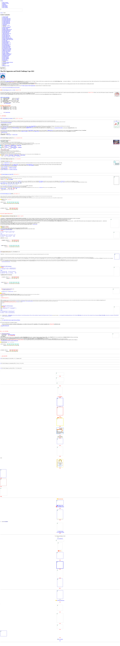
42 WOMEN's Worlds (60, 532)
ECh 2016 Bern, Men (5, 56)
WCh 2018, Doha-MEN (5, 45)
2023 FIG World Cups (5, 34)
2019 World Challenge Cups (6, 42)
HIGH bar (20, 147)
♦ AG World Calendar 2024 (6, 20)
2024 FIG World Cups (5, 32)
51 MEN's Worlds (60, 531)
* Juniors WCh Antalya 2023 (6, 33)
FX (8, 203)
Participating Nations (35, 224)
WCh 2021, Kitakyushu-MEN (6, 37)
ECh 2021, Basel (4, 40)
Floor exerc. (5, 146)
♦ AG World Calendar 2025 (6, 19)
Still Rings (15, 146)
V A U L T (6, 147)
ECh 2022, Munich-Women (6, 36)
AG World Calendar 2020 (6, 23)
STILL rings (19, 145)
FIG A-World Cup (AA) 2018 (6, 48)
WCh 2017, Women (5, 52)
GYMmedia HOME (5, 16)
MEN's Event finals (4, 167)
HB (18, 203)
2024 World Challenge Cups (6, 30)
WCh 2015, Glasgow (5, 57)
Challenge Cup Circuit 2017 (6, 50)
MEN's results (9, 134)
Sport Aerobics (4, 4)
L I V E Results (10, 179)
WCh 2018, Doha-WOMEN (6, 46)
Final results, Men (3, 128)
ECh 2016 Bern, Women (6, 55)
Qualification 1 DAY (4, 291)
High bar (15, 148)
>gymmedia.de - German (6, 25)
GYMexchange (4, 24)
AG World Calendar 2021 (6, 22)
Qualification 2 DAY (10, 291)
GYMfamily (4, 61)
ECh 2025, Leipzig (5, 28)
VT (10, 209)
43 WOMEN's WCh (60, 506)
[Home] (1, 0)
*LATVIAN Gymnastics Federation (7, 62)
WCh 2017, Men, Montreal (6, 51)
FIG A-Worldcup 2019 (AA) (6, 44)
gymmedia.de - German (5, 65)
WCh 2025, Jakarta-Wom (6, 27)
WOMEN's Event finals (12, 167)
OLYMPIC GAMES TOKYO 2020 (7, 39)
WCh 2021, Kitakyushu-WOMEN (7, 38)
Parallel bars (10, 148)
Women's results (15, 134)
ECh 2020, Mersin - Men (6, 41)
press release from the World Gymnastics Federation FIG (9, 340)
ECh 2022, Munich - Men (6, 35)
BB (15, 209)
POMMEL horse (13, 145)
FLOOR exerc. (7, 145)
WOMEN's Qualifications (13, 169)
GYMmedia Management (60, 600)
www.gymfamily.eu (60, 538)
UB (13, 209)
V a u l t (5, 148)
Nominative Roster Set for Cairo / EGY (6, 261)
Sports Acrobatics (4, 6)
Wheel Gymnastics (5, 5)
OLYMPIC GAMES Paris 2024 (7, 29)
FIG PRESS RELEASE (5, 325)
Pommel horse (10, 146)
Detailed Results (8, 103)
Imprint (3, 64)
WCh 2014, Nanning (5, 58)
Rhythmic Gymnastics (5, 3)
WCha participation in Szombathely (6, 122)
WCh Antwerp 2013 (5, 60)
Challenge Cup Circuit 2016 (6, 54)
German (1, 12)
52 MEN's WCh (60, 505)
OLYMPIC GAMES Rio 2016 (6, 53)
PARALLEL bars (14, 147)
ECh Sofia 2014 (4, 59)
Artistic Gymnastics (5, 2)
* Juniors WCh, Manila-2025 (6, 26)
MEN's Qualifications (4, 169)
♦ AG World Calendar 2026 (6, 18)
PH (10, 345)
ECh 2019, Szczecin (5, 43)
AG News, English (5, 17)
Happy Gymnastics (5, 7)
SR (13, 246)
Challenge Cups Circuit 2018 (6, 49)
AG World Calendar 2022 (6, 21)
